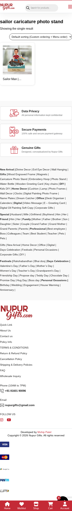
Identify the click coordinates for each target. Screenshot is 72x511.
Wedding (16, 285)
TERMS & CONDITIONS (14, 347)
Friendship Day (9, 275)
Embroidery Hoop (39, 179)
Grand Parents (8, 228)
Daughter (5, 223)
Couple (25, 223)
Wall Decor (6, 193)
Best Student (38, 233)
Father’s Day (27, 265)
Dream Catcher (26, 198)
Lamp (43, 188)
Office (40, 198)
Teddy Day (42, 275)
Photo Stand (59, 179)
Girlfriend (35, 214)
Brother (56, 219)
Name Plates (7, 198)
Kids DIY (5, 188)
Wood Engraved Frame (21, 174)
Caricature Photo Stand (13, 179)
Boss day (34, 280)
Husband (16, 214)
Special (4, 214)
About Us (5, 330)
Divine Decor (23, 169)
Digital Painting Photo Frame (40, 193)
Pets (61, 233)
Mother (37, 219)
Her (64, 214)
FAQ (2, 370)
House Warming (49, 285)
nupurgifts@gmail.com (20, 405)
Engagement (31, 285)
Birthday (5, 285)
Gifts (3, 174)
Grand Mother (57, 223)
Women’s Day (8, 270)
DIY (62, 183)
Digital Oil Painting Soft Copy (16, 207)
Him (58, 214)
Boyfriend (48, 214)
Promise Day (7, 280)
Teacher (52, 233)
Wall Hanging (59, 169)
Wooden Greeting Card (29, 183)
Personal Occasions (45, 249)
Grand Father (39, 223)
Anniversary (7, 289)
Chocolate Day (59, 275)
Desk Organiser (55, 198)
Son (65, 219)
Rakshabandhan (22, 261)
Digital (18, 202)
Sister (16, 223)
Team (26, 233)
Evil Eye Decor (41, 169)
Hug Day (22, 280)
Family (27, 219)
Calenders (6, 202)
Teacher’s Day (26, 270)
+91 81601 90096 (15, 390)
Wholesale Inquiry (10, 376)
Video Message (33, 202)
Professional (38, 228)
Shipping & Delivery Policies (16, 364)
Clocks (18, 193)
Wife (26, 214)
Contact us (6, 336)
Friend (4, 219)
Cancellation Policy (11, 359)
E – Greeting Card (54, 202)
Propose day (27, 275)
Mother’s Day (44, 265)
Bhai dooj (39, 261)
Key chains (51, 183)
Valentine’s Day (9, 265)
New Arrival (7, 169)
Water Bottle (7, 183)
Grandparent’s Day (48, 270)
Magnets (42, 174)
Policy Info (6, 341)
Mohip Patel (44, 432)
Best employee (56, 228)
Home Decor (19, 188)
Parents (23, 228)
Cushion (34, 188)
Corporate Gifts (44, 207)
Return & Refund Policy (13, 353)
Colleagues (14, 233)
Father (47, 219)
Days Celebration (10, 249)
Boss (3, 233)
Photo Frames (57, 188)
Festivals (27, 249)
